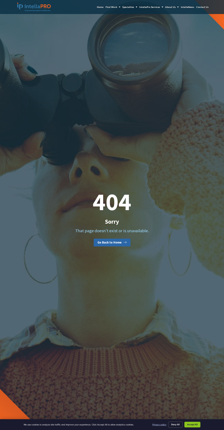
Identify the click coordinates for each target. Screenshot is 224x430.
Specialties (128, 7)
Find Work (111, 7)
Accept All (192, 424)
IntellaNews (187, 7)
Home (100, 7)
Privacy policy (159, 424)
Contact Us (202, 7)
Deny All (175, 424)
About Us (170, 7)
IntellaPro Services (149, 7)
